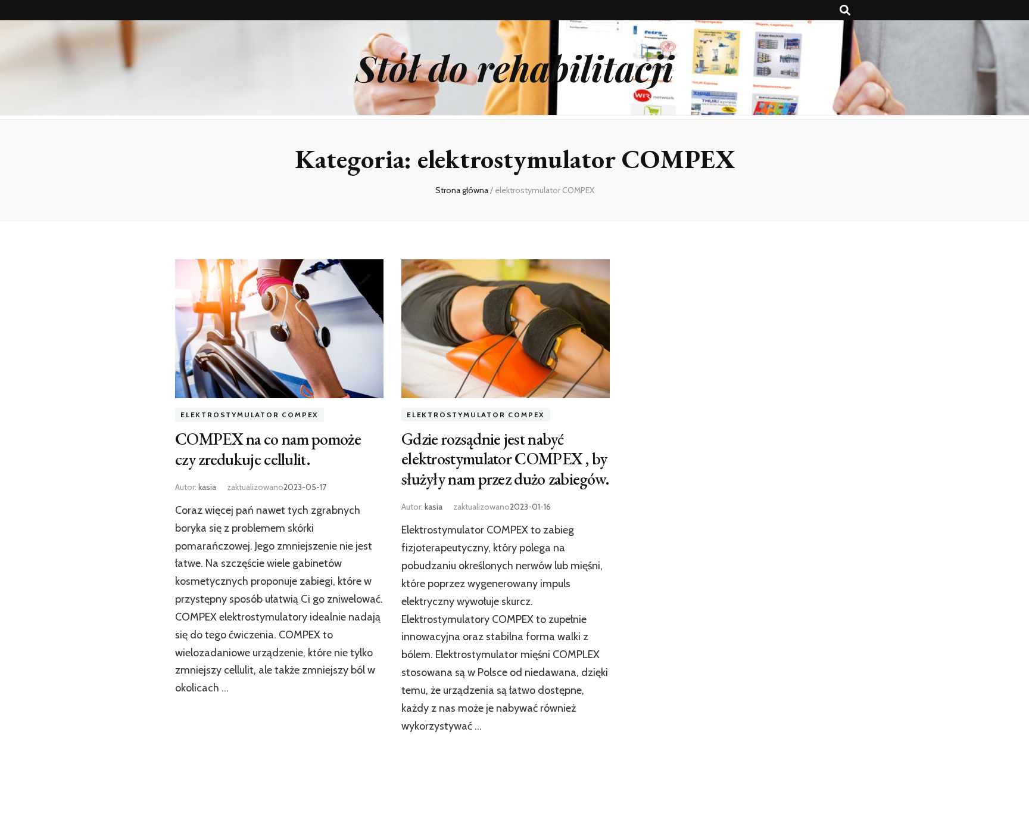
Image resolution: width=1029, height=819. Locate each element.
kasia (207, 487)
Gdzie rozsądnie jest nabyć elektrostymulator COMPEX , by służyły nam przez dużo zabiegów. (505, 459)
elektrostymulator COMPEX (249, 414)
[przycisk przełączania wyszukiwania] (845, 10)
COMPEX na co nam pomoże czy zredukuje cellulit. (268, 449)
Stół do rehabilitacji (514, 67)
